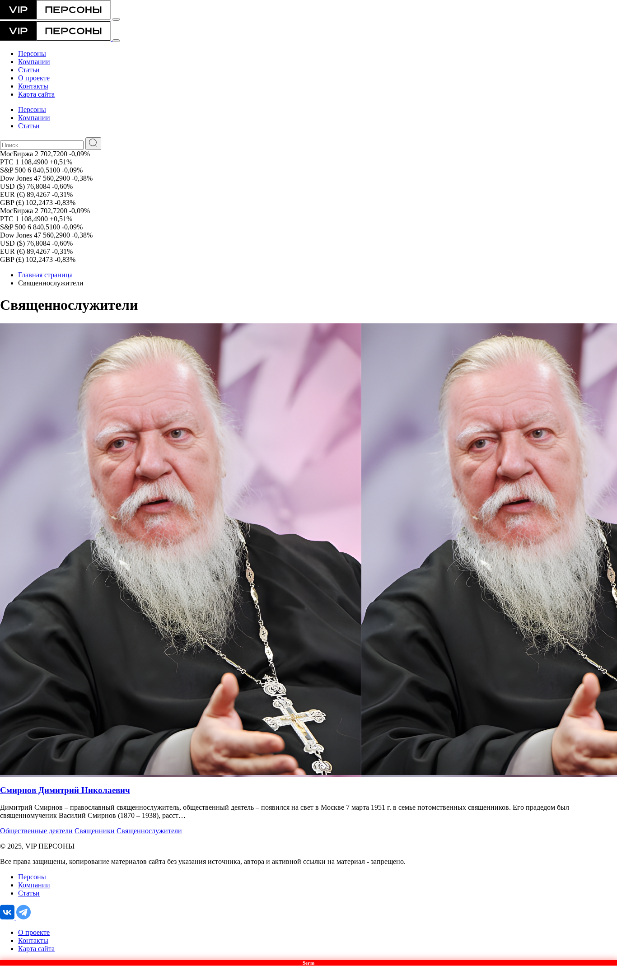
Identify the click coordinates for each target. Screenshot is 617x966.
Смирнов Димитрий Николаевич (65, 790)
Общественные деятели (36, 831)
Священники (95, 831)
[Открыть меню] (116, 19)
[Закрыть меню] (116, 40)
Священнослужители (149, 831)
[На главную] (56, 17)
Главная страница (45, 275)
